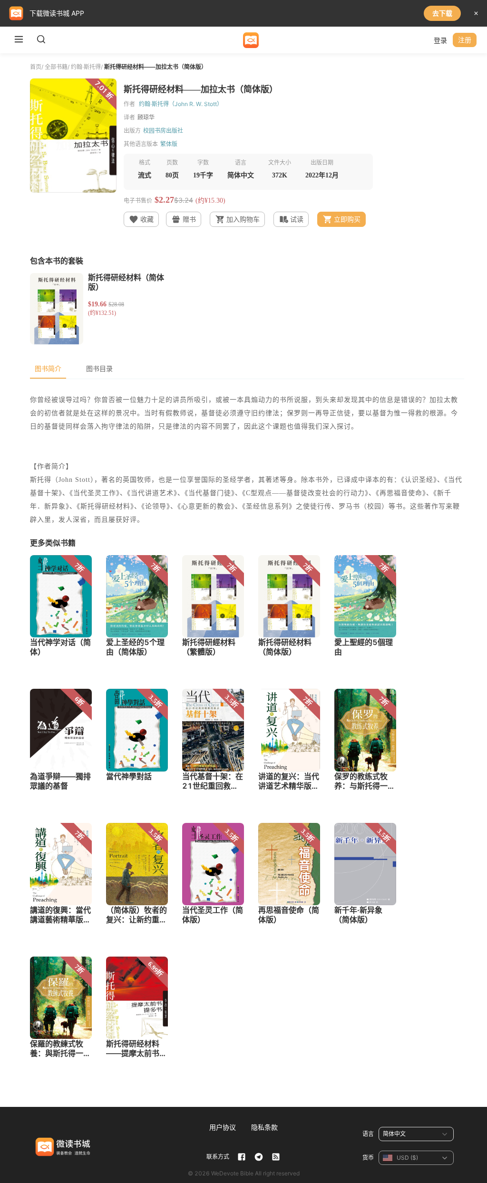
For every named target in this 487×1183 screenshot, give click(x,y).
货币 (368, 1157)
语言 (368, 1133)
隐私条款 (264, 1127)
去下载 (442, 13)
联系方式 (217, 1156)
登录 (440, 40)
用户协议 (222, 1127)
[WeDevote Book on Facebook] (241, 1157)
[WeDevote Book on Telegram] (258, 1157)
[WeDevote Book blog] (276, 1157)
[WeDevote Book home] (251, 40)
